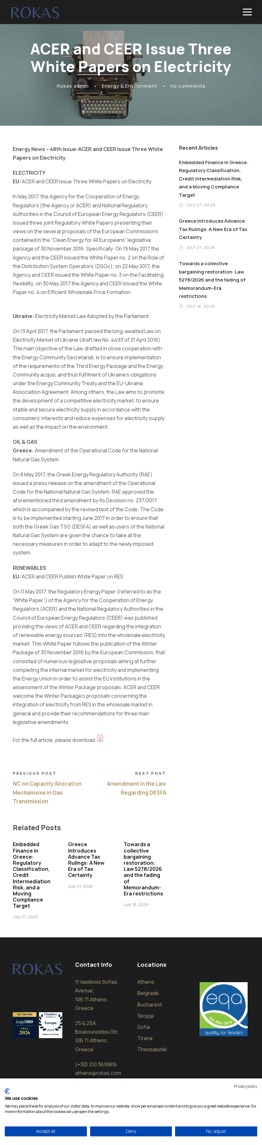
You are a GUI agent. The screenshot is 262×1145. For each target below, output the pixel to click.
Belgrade (148, 993)
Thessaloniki (152, 1049)
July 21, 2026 (80, 886)
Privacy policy (245, 1086)
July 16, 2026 (136, 904)
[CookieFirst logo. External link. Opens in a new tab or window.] (7, 1091)
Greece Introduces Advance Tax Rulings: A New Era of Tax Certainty (86, 860)
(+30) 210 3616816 (96, 1064)
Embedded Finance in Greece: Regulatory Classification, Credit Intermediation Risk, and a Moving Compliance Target (213, 178)
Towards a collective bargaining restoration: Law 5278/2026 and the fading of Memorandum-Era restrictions (143, 869)
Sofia (143, 1026)
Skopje (145, 1015)
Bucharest (149, 1004)
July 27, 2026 (25, 916)
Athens (145, 981)
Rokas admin (73, 86)
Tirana (144, 1038)
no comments (187, 86)
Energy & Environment (129, 86)
